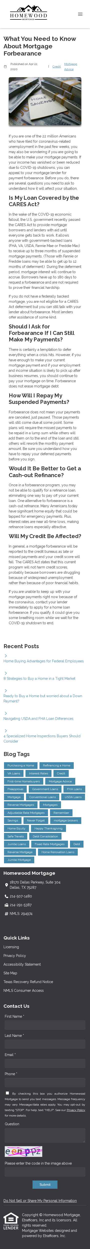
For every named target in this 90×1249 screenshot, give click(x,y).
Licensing (11, 947)
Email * (10, 1055)
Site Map (10, 973)
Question (12, 1124)
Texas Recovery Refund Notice (28, 982)
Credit (56, 66)
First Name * (14, 1016)
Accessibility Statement (22, 964)
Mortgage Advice (70, 66)
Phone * (11, 1074)
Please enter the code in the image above (38, 1163)
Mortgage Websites (38, 1231)
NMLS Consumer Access (24, 991)
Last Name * (14, 1036)
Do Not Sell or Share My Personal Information (40, 1201)
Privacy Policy (15, 956)
